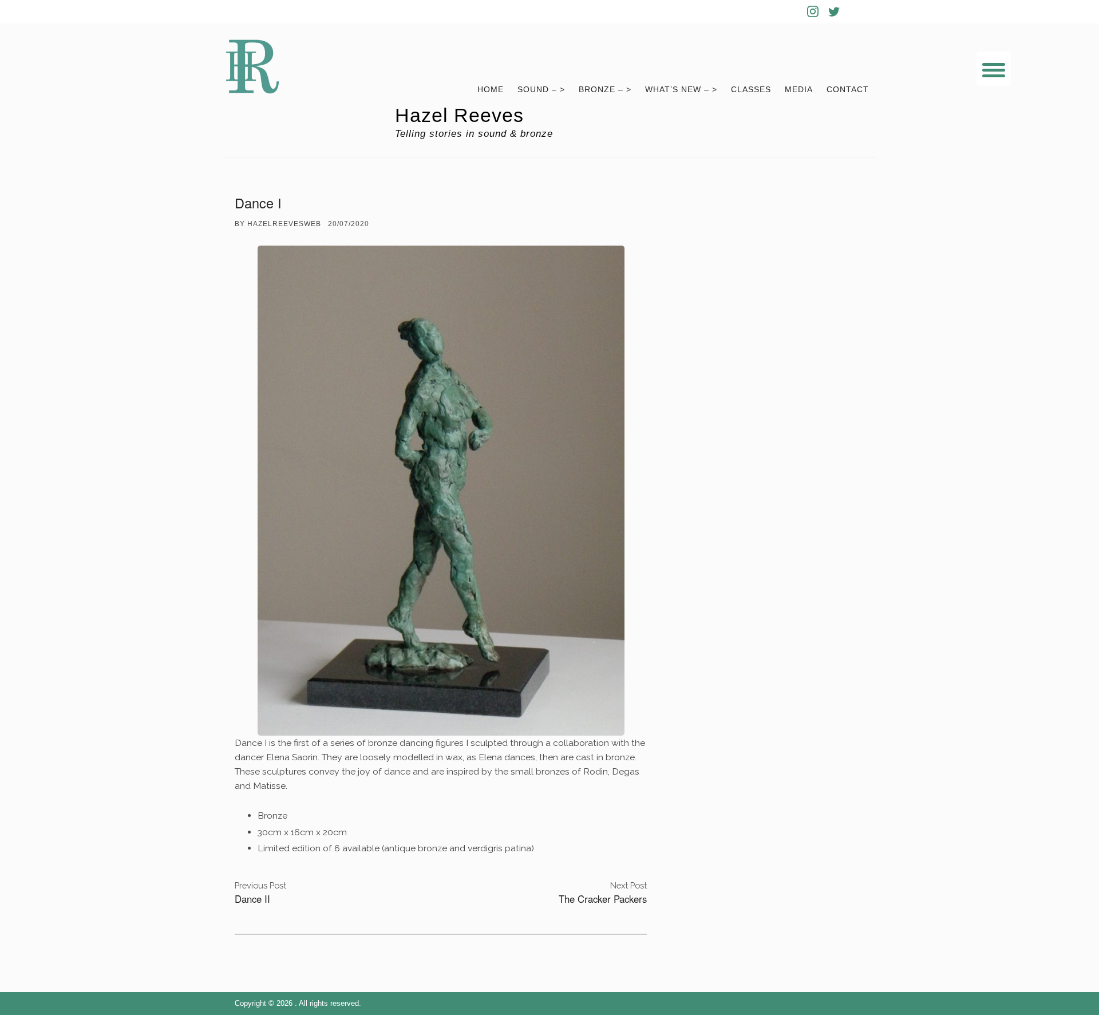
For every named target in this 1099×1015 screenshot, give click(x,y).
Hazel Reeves (459, 115)
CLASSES (751, 89)
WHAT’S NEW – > (681, 89)
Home (490, 89)
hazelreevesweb (284, 223)
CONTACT (848, 89)
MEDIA (799, 89)
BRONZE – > (605, 89)
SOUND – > (541, 89)
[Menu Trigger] (994, 69)
